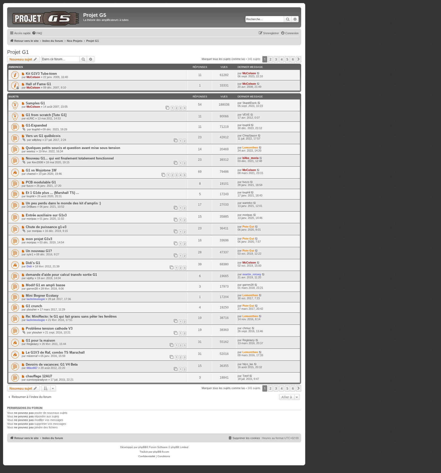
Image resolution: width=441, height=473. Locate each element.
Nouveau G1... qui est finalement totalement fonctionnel (70, 158)
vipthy (30, 278)
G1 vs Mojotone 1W (41, 170)
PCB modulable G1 (41, 182)
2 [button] (270, 59)
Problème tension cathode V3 (49, 328)
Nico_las (247, 364)
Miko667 (32, 367)
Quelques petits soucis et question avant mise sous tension (73, 148)
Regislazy (33, 343)
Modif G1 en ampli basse (45, 285)
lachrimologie (36, 299)
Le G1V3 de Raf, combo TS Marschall (55, 352)
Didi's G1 (33, 263)
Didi (29, 266)
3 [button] (276, 59)
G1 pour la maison (40, 340)
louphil (36, 129)
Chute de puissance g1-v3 (46, 227)
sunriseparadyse (37, 379)
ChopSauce (249, 135)
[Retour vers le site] (45, 17)
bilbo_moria (250, 157)
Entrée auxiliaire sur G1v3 (46, 215)
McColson (33, 77)
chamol (31, 173)
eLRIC (30, 118)
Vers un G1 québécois (43, 136)
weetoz (31, 151)
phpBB (142, 447)
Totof (245, 375)
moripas (31, 218)
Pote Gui (248, 226)
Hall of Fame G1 (38, 84)
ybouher (32, 309)
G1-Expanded (36, 125)
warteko (247, 202)
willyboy (37, 139)
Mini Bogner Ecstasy (42, 295)
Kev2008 (37, 162)
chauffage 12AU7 (39, 376)
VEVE (246, 114)
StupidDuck (249, 102)
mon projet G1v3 (39, 239)
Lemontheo (250, 147)
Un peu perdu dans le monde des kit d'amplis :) (63, 203)
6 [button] (293, 59)
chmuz (246, 328)
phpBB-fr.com (161, 451)
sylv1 (30, 254)
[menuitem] (37, 33)
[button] (298, 59)
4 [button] (282, 59)
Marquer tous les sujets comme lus (223, 58)
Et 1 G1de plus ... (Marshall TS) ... (52, 193)
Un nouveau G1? (39, 251)
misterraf (32, 355)
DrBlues (31, 206)
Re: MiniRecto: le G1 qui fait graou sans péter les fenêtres (71, 316)
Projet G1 (18, 52)
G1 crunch (34, 306)
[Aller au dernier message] (258, 73)
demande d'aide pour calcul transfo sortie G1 (61, 275)
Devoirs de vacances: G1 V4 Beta (52, 364)
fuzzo (30, 185)
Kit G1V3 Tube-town (41, 74)
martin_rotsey (251, 274)
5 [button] (287, 59)
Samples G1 (35, 103)
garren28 (32, 288)
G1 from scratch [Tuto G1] (46, 115)
